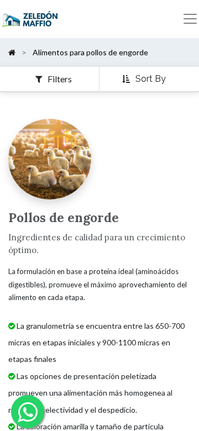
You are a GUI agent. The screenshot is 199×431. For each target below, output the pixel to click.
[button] (145, 79)
